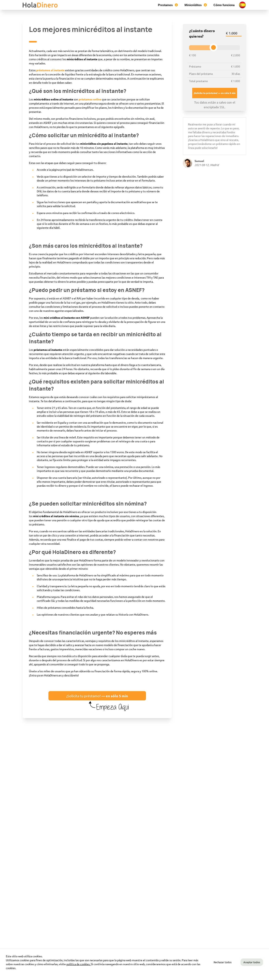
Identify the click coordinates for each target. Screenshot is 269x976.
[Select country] (242, 5)
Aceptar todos (251, 962)
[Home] (40, 5)
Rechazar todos (223, 962)
